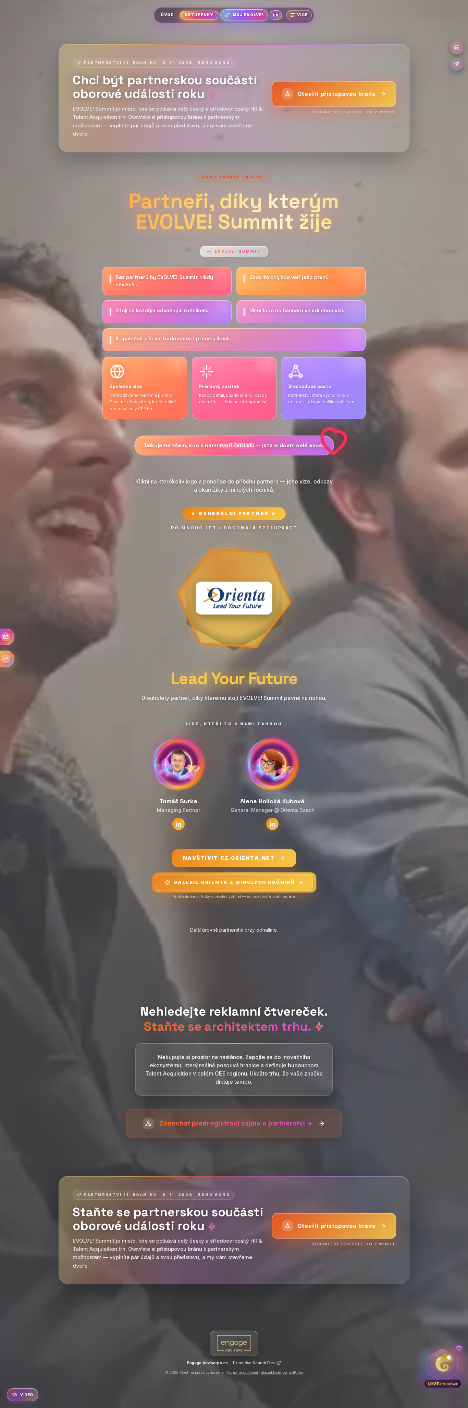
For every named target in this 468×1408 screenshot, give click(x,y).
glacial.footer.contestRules (282, 1372)
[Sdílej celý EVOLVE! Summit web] (456, 64)
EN (276, 15)
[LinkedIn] (178, 824)
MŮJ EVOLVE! (248, 15)
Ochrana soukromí (242, 1372)
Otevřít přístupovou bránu (336, 93)
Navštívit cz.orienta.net (229, 858)
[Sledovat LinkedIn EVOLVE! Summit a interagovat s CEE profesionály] (456, 47)
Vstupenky (199, 15)
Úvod (167, 15)
